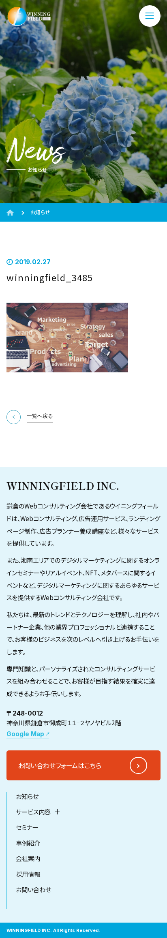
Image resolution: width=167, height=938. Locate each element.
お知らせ (27, 796)
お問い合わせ (33, 889)
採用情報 (28, 874)
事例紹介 (28, 842)
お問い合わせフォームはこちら (59, 765)
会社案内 (28, 858)
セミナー (27, 827)
